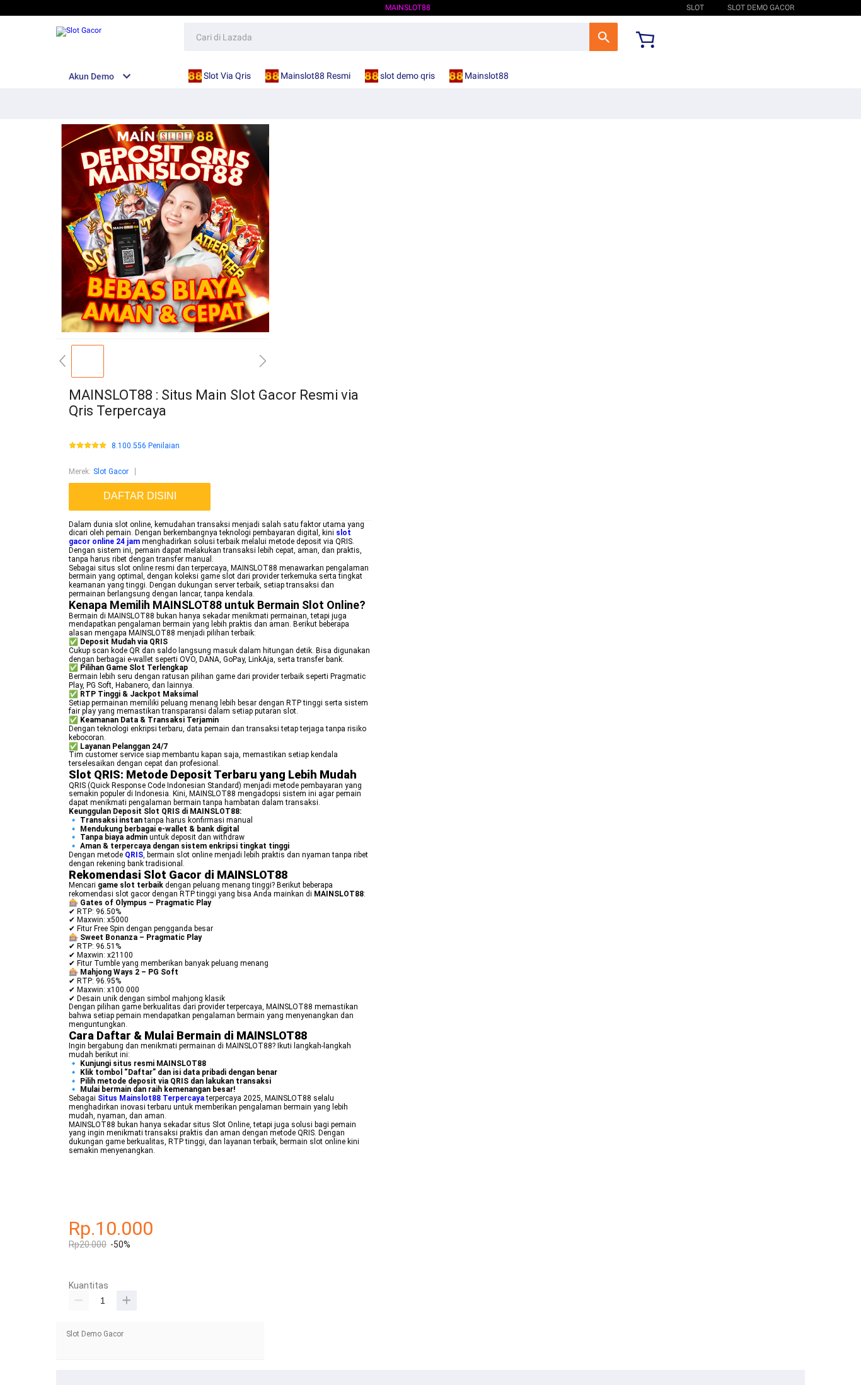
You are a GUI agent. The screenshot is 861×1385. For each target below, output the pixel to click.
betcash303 (89, 1176)
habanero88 (89, 1168)
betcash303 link (96, 1194)
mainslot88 (88, 1159)
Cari (603, 37)
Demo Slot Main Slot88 (618, 7)
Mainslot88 (407, 7)
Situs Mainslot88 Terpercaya (151, 1098)
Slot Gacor (111, 471)
